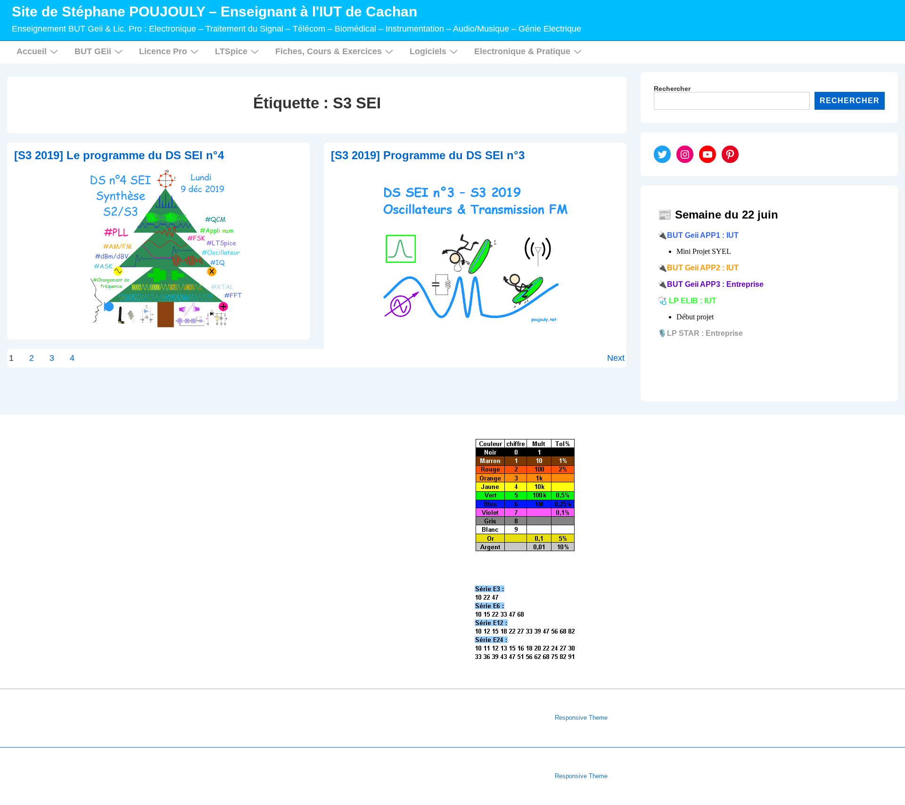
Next (616, 358)
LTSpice (231, 51)
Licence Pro (163, 51)
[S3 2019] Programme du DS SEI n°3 (428, 155)
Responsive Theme (581, 717)
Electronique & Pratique (522, 51)
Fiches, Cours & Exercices (328, 51)
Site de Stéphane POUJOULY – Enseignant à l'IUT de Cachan (214, 11)
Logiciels (428, 51)
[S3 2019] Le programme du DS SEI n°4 (119, 155)
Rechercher (672, 88)
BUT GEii (92, 51)
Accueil (31, 51)
